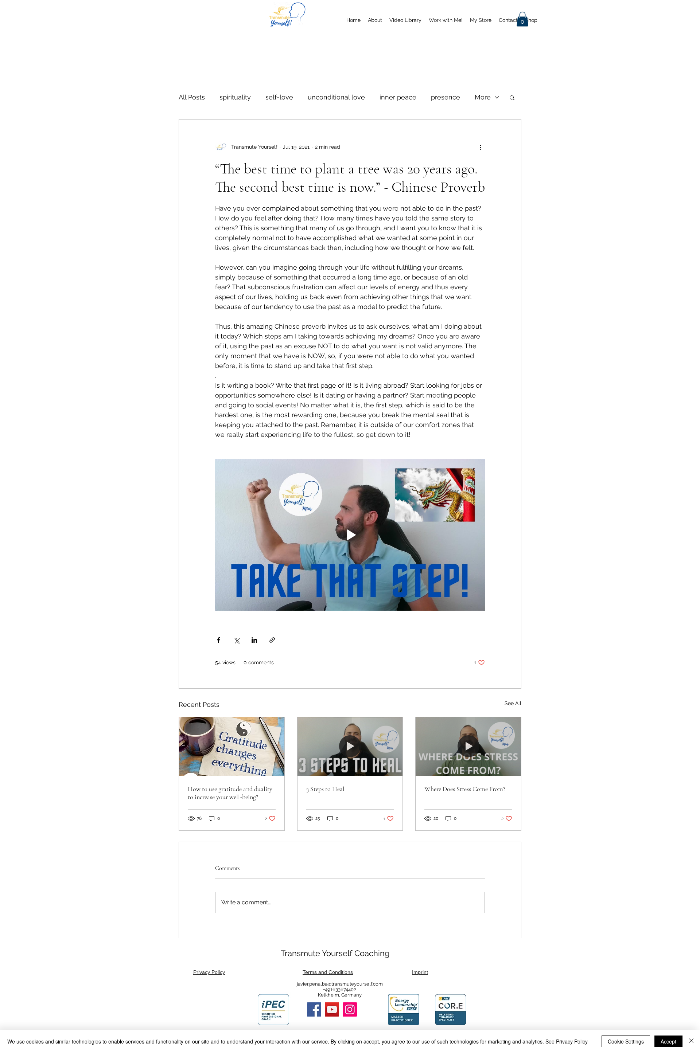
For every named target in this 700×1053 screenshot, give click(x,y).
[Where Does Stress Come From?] (468, 746)
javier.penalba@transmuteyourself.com (340, 984)
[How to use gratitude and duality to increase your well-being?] (231, 746)
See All (513, 703)
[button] (522, 19)
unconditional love (336, 97)
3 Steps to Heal (325, 789)
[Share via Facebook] (218, 640)
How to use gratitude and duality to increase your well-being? (230, 793)
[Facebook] (314, 1009)
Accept (668, 1041)
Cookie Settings (626, 1041)
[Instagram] (350, 1009)
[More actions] (480, 147)
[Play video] (350, 535)
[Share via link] (272, 640)
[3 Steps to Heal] (350, 746)
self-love (279, 97)
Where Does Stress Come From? (464, 789)
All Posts (192, 97)
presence (445, 97)
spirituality (235, 97)
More (483, 97)
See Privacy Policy (566, 1041)
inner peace (398, 97)
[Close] (691, 1041)
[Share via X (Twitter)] (236, 640)
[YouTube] (332, 1009)
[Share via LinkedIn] (254, 640)
